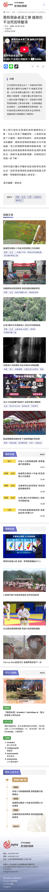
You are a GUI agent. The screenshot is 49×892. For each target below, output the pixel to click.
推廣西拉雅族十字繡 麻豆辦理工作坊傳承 (21, 248)
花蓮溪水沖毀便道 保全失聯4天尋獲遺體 (21, 365)
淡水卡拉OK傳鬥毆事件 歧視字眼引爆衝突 (22, 402)
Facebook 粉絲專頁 (10, 881)
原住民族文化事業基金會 (12, 878)
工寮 (29, 197)
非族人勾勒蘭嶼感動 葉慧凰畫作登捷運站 (31, 463)
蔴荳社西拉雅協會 (35, 252)
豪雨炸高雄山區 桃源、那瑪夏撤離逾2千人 (22, 561)
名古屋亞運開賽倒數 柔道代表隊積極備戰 (21, 628)
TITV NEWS (19, 3)
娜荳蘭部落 (22, 443)
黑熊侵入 (19, 201)
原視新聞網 (20, 6)
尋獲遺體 (18, 369)
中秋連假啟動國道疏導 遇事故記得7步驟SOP (31, 511)
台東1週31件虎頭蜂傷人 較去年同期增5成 (21, 325)
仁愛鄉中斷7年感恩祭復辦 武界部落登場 (21, 594)
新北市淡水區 (14, 406)
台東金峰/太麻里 (21, 329)
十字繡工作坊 (20, 252)
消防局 (32, 329)
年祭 (31, 443)
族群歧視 (25, 406)
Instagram (7, 886)
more (16, 826)
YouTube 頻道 (8, 884)
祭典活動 (12, 443)
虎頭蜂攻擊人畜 (10, 332)
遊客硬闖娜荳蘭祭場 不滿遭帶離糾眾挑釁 (21, 439)
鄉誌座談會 (33, 292)
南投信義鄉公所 (21, 292)
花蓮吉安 (38, 443)
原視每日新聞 (10, 31)
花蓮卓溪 (37, 197)
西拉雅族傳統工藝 (11, 255)
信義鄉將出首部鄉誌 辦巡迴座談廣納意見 (21, 288)
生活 (23, 197)
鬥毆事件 (34, 406)
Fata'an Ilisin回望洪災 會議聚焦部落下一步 (22, 662)
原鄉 (17, 197)
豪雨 (42, 369)
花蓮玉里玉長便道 (31, 369)
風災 (11, 369)
